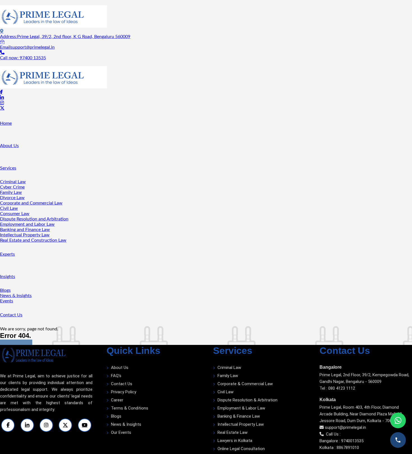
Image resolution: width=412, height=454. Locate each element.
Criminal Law (13, 182)
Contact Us (11, 315)
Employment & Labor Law (241, 408)
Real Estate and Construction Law (33, 240)
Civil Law (9, 208)
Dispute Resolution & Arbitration (247, 400)
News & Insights (16, 295)
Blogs (5, 290)
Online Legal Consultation (241, 448)
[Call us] (398, 440)
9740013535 (352, 440)
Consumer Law (14, 213)
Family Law (11, 192)
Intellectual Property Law (25, 235)
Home (6, 123)
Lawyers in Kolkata (234, 440)
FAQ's (116, 375)
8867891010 (348, 447)
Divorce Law (12, 198)
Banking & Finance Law (238, 416)
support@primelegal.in (345, 427)
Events (6, 301)
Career (117, 400)
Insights (7, 276)
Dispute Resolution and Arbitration (34, 219)
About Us (9, 146)
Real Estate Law (232, 432)
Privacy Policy (123, 391)
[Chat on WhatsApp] (398, 420)
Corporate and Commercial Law (31, 203)
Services (8, 168)
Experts (7, 254)
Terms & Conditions (129, 408)
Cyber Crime (12, 187)
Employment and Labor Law (27, 224)
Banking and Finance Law (25, 229)
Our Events (121, 432)
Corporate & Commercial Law (245, 383)
